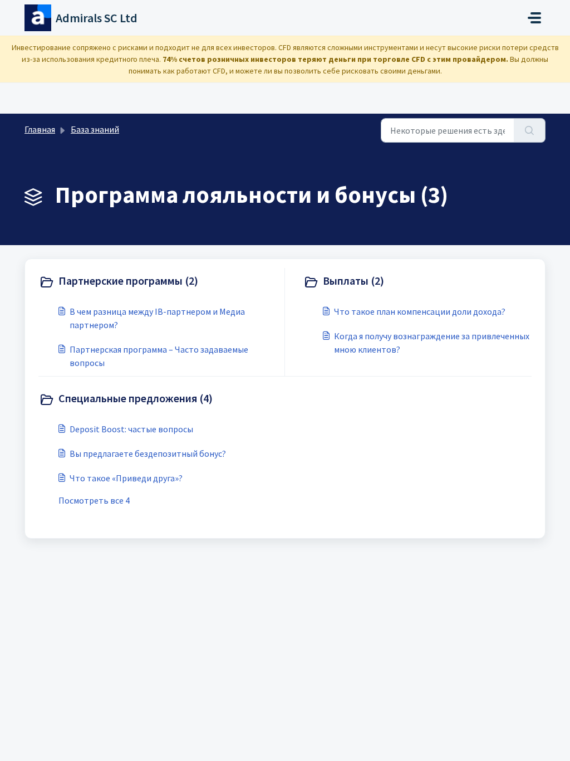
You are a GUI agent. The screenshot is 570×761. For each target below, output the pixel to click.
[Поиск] (530, 130)
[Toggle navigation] (534, 18)
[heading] (159, 281)
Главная (39, 129)
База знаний (95, 129)
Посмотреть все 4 (94, 500)
